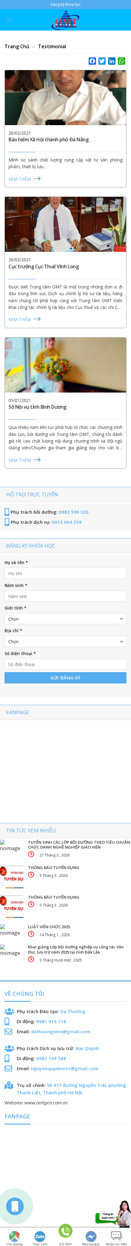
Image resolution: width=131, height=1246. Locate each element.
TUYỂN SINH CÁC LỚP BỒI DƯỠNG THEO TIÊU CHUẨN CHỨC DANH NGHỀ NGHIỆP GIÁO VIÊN (79, 845)
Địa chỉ (13, 630)
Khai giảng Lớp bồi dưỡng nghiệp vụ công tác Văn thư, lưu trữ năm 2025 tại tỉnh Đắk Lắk (76, 949)
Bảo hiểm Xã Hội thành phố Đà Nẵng (48, 139)
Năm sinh (16, 585)
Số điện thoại (20, 653)
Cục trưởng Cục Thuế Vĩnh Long (44, 266)
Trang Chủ (17, 46)
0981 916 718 (51, 1021)
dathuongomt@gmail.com (60, 1031)
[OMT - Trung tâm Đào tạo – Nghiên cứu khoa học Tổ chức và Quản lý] (65, 20)
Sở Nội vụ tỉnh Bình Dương (37, 407)
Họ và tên (16, 562)
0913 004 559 (67, 522)
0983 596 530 (74, 512)
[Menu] (8, 19)
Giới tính (15, 608)
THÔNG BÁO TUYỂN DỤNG (53, 867)
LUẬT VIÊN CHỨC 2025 (49, 926)
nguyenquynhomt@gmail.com (64, 1068)
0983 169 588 (51, 1058)
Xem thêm (20, 179)
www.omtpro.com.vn (46, 1102)
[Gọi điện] (65, 1233)
